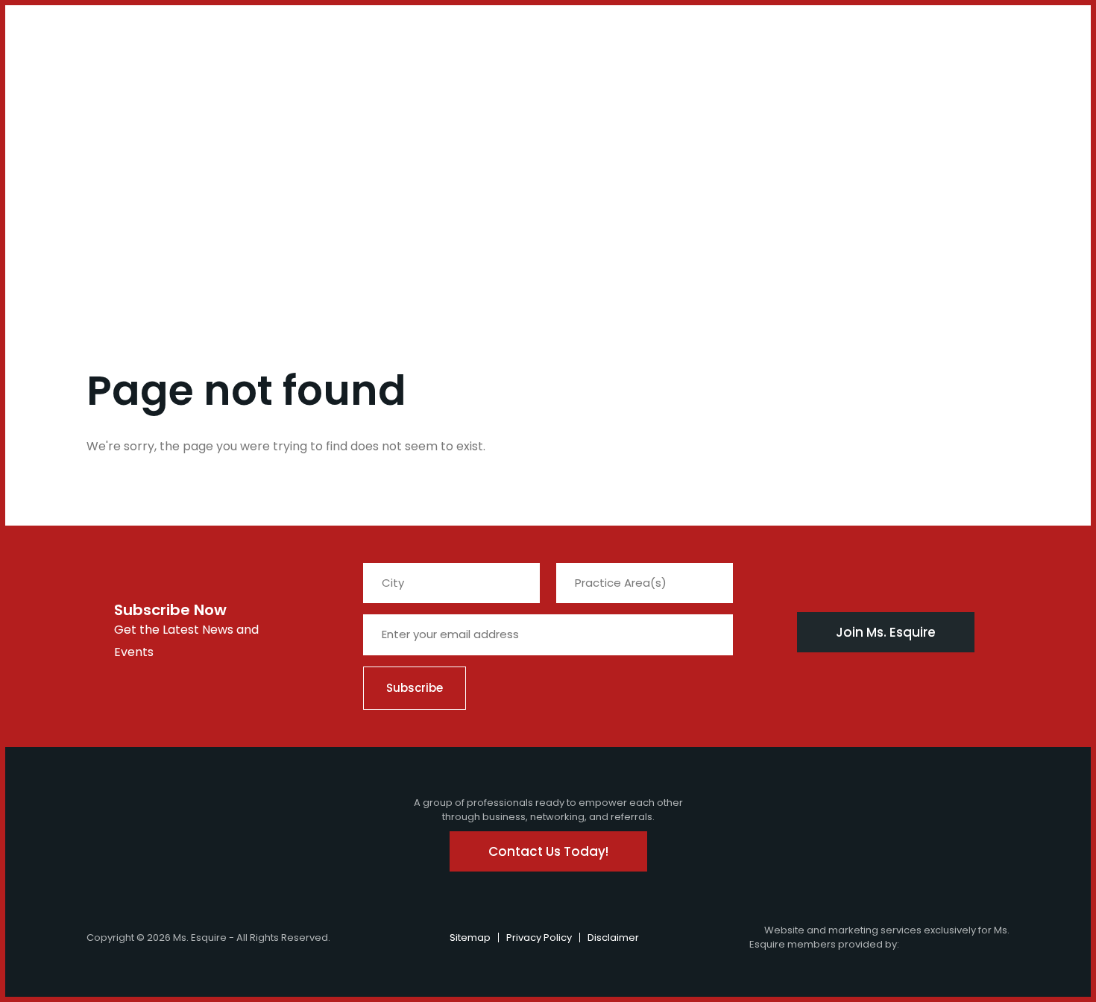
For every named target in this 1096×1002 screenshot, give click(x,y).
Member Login (53, 38)
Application (312, 73)
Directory (436, 73)
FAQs (253, 73)
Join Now (68, 82)
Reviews (497, 73)
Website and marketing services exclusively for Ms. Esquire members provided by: (879, 937)
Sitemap (470, 937)
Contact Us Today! (548, 851)
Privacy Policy (539, 937)
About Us (31, 82)
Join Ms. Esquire (886, 632)
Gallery (378, 73)
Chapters (136, 73)
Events (212, 73)
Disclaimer (613, 937)
